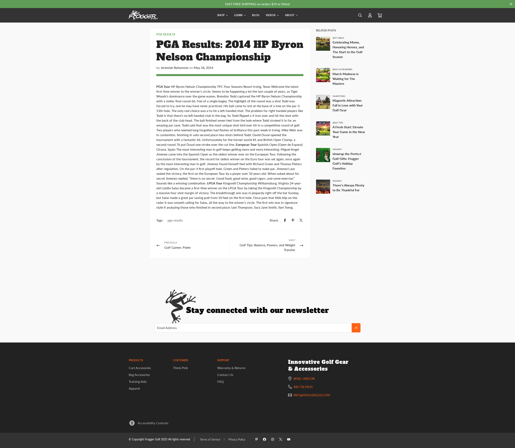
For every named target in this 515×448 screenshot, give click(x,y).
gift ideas (338, 38)
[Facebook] (284, 220)
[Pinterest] (292, 220)
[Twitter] (301, 220)
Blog (255, 15)
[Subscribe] (356, 327)
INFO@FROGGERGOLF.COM (312, 395)
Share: (274, 220)
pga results (165, 34)
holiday (337, 149)
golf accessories (342, 69)
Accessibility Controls (153, 423)
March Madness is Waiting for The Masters (345, 78)
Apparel (134, 388)
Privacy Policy (236, 439)
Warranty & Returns (231, 368)
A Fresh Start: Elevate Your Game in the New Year (349, 132)
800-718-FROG (303, 387)
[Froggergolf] (143, 15)
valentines (339, 96)
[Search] (360, 15)
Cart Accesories (140, 368)
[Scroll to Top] (507, 426)
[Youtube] (288, 439)
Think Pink (180, 368)
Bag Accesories (139, 375)
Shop (221, 15)
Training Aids (138, 381)
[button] (380, 15)
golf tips (338, 122)
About (290, 15)
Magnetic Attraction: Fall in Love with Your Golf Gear (348, 105)
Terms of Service (210, 439)
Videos (270, 15)
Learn (238, 15)
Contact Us (225, 375)
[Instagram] (272, 439)
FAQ (220, 381)
